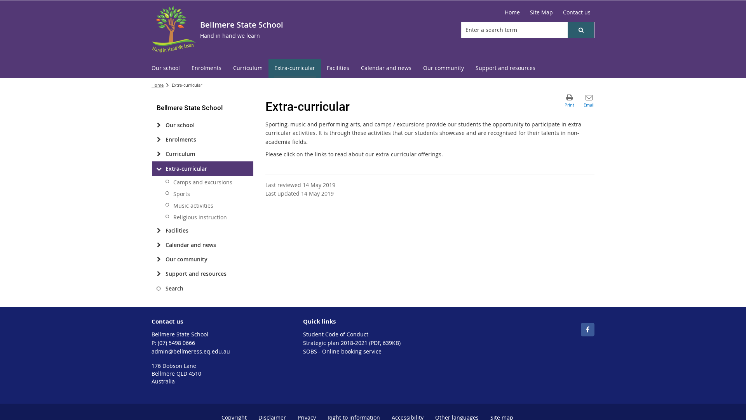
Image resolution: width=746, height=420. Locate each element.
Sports (181, 194)
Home (158, 85)
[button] (581, 30)
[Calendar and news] (159, 245)
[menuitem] (166, 68)
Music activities (193, 205)
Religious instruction (200, 217)
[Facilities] (159, 231)
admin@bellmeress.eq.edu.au (191, 351)
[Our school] (159, 125)
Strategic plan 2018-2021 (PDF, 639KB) (352, 342)
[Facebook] (587, 329)
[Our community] (159, 259)
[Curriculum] (159, 154)
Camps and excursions (202, 182)
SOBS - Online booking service (342, 351)
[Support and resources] (159, 274)
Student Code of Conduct (335, 334)
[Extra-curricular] (159, 168)
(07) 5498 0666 (176, 342)
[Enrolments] (159, 140)
